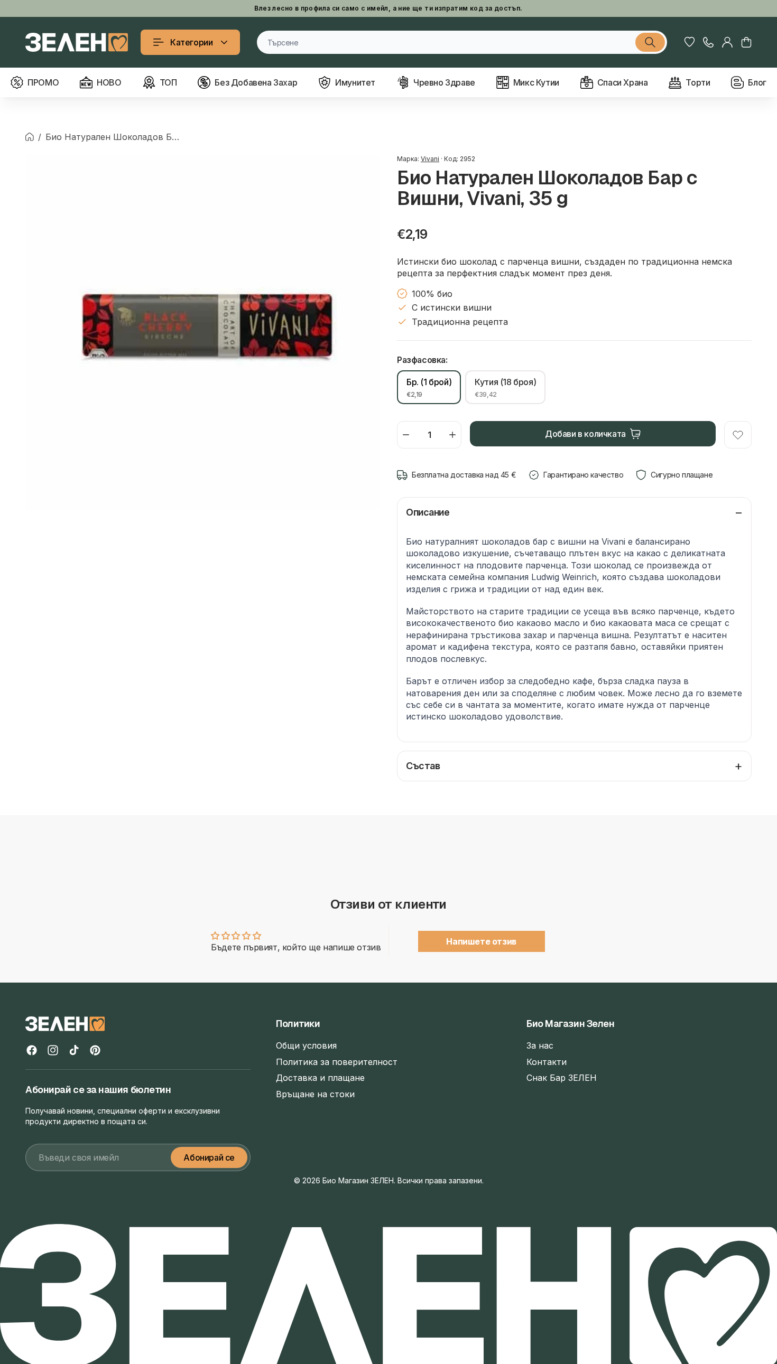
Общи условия (306, 1045)
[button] (746, 42)
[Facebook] (31, 1050)
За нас (539, 1045)
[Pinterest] (95, 1050)
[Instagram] (53, 1050)
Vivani (430, 159)
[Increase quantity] (452, 434)
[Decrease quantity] (405, 434)
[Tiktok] (74, 1050)
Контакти (546, 1062)
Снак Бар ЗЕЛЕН (561, 1077)
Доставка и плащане (320, 1077)
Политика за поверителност (336, 1062)
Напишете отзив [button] (481, 941)
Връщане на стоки (315, 1094)
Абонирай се (209, 1157)
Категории (191, 42)
